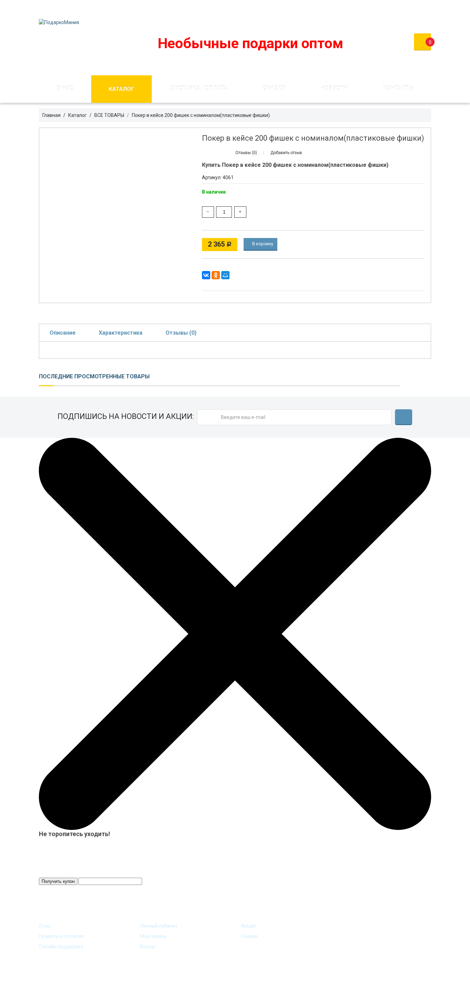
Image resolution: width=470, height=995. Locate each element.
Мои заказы (153, 936)
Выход (147, 946)
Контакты (398, 88)
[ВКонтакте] (206, 275)
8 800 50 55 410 (261, 8)
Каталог (121, 89)
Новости (334, 88)
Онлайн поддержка (61, 946)
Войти (379, 8)
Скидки (274, 88)
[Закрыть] (235, 633)
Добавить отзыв (286, 152)
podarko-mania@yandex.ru (193, 8)
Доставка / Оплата (198, 88)
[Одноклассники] (216, 275)
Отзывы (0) (180, 332)
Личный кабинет (159, 926)
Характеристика (120, 332)
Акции (248, 926)
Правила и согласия (61, 936)
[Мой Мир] (225, 275)
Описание (63, 332)
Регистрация (415, 8)
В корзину (262, 243)
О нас (64, 88)
